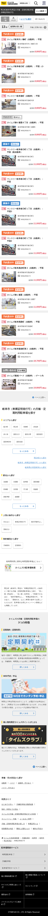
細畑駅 (17, 497)
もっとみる (24, 451)
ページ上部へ (40, 397)
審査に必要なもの (23, 829)
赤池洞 (35, 427)
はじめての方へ (7, 804)
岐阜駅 (25, 482)
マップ (13, 20)
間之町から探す (40, 458)
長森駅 (35, 489)
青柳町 (25, 427)
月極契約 (6, 545)
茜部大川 (16, 434)
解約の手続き (38, 829)
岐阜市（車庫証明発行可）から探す (32, 463)
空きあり (6, 522)
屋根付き (6, 529)
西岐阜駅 (6, 497)
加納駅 (5, 482)
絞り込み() (40, 19)
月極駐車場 (6, 861)
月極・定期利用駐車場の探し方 (13, 824)
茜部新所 (39, 434)
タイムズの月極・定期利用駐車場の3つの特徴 (19, 814)
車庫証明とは (33, 824)
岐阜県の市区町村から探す (35, 467)
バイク (12, 783)
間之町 (15, 427)
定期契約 (18, 545)
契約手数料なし (36, 522)
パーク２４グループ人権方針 (11, 903)
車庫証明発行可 (20, 522)
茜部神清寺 (7, 442)
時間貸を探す (24, 3)
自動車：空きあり (24, 783)
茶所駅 (15, 489)
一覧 (5, 20)
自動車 (4, 783)
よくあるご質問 (25, 819)
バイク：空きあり (8, 788)
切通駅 (15, 482)
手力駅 (25, 489)
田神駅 (5, 489)
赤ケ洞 (5, 434)
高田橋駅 (36, 482)
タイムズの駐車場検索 (25, 568)
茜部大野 (28, 434)
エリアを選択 (26, 19)
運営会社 (4, 894)
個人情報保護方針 (8, 876)
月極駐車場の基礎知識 (24, 804)
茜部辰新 (20, 442)
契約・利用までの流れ (10, 809)
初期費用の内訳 (7, 829)
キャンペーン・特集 (9, 819)
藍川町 (5, 427)
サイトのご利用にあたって (11, 885)
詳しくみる (24, 667)
